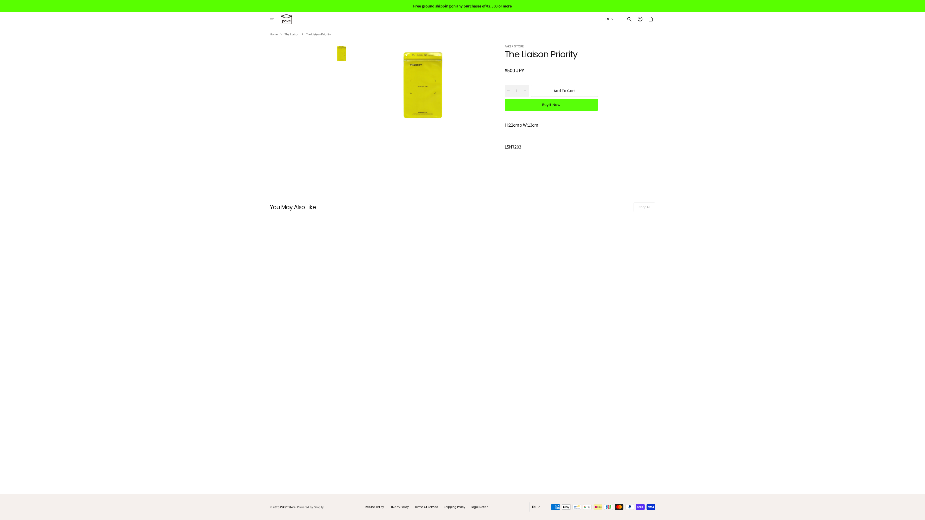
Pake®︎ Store (288, 507)
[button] (629, 19)
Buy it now (551, 104)
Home (274, 34)
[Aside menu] (275, 19)
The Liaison (291, 34)
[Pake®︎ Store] (286, 19)
